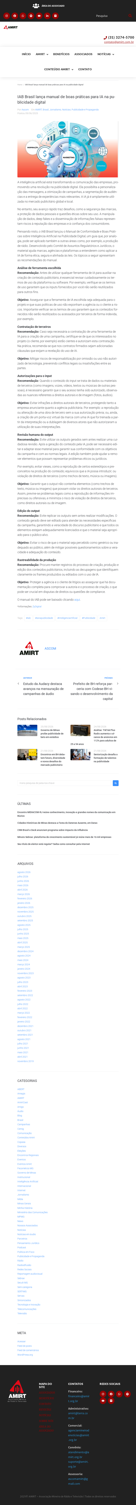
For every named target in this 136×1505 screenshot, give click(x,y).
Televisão (22, 1313)
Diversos (21, 1146)
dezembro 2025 (25, 907)
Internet (21, 1190)
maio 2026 (22, 885)
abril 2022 (22, 1008)
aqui (77, 599)
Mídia (20, 1199)
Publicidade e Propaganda (85, 109)
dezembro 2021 (25, 1026)
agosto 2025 (24, 925)
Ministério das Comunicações (32, 1212)
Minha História (25, 1208)
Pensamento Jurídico (28, 1243)
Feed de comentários (28, 1350)
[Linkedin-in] (47, 15)
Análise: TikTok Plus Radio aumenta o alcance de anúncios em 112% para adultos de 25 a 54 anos (93, 737)
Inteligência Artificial (27, 1181)
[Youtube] (39, 15)
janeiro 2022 (23, 1021)
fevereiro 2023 (24, 990)
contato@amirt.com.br (119, 42)
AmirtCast (22, 1102)
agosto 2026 (24, 872)
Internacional (24, 1186)
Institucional (23, 1177)
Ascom (25, 109)
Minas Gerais (24, 1203)
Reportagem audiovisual (29, 1273)
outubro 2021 (24, 1030)
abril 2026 (22, 889)
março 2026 (23, 894)
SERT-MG (22, 1291)
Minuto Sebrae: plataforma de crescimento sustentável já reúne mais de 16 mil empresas (64, 837)
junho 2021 (23, 1048)
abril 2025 (22, 942)
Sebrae (21, 1278)
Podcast (21, 1247)
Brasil (46, 109)
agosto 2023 (24, 977)
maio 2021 (22, 1052)
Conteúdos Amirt (26, 1137)
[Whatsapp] (23, 15)
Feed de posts (24, 1346)
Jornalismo (55, 109)
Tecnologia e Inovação (28, 1304)
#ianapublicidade (44, 618)
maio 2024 (22, 960)
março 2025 (23, 947)
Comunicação (24, 1133)
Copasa (21, 1142)
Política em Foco (25, 1252)
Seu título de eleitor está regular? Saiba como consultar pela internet (53, 844)
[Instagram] (6, 15)
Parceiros (22, 1238)
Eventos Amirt (24, 1164)
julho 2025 (22, 929)
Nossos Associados (27, 1225)
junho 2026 (23, 881)
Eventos (21, 1159)
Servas (20, 1295)
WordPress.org (25, 1354)
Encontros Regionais (28, 1155)
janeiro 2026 (23, 903)
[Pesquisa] (111, 15)
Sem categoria (24, 1287)
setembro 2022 (25, 995)
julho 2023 (22, 982)
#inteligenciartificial (67, 618)
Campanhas (23, 1124)
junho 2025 (23, 933)
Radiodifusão (24, 1265)
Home (19, 85)
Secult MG (22, 1282)
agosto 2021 (24, 1039)
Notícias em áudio (26, 1234)
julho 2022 (22, 1004)
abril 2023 (22, 986)
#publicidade (88, 618)
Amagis (21, 1093)
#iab (28, 618)
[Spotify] (31, 15)
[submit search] (130, 15)
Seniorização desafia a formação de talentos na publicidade (106, 758)
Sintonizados (24, 1300)
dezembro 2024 (25, 951)
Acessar (21, 1341)
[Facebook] (14, 15)
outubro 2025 (24, 916)
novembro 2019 (25, 1061)
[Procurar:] (64, 783)
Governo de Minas (26, 1172)
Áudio (20, 1111)
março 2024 (23, 964)
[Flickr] (55, 15)
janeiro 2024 (23, 968)
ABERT (20, 1089)
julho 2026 (22, 876)
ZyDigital (37, 606)
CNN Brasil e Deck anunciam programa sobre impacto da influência (52, 830)
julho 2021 (22, 1043)
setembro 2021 (25, 1034)
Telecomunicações (26, 1309)
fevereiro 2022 (24, 1017)
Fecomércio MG (25, 1168)
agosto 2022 (24, 999)
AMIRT (38, 109)
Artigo (20, 1107)
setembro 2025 (25, 920)
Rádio (20, 1260)
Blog (19, 1115)
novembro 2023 (25, 973)
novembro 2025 (25, 911)
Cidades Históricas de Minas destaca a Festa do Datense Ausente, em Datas (57, 823)
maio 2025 (22, 938)
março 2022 (23, 1012)
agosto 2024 (24, 955)
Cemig (20, 1129)
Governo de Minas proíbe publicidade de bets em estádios (52, 733)
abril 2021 (22, 1056)
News (20, 1221)
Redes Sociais (24, 1269)
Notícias (66, 109)
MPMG (21, 1216)
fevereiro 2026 (24, 898)
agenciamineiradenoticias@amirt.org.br (78, 1435)
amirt (102, 618)
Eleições (21, 1151)
